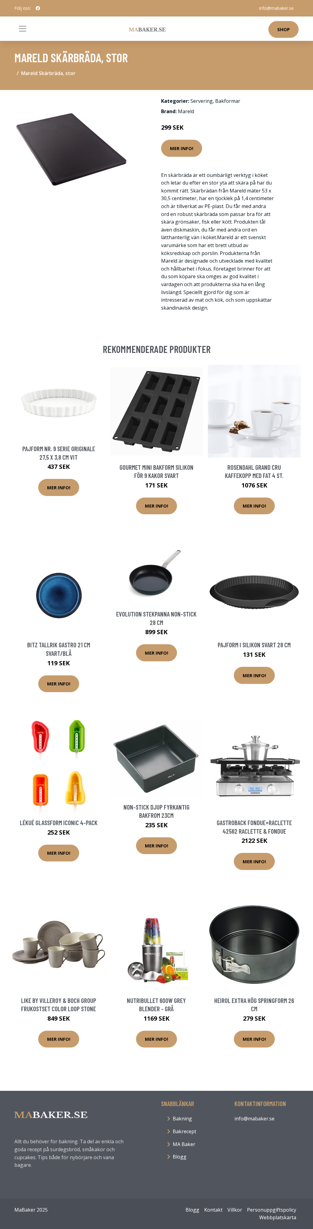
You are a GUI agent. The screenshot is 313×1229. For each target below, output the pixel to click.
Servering (201, 101)
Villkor (234, 1209)
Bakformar (227, 101)
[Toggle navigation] (22, 28)
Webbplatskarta (277, 1217)
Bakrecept (184, 1131)
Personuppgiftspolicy (271, 1209)
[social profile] (37, 8)
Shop (283, 29)
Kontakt (213, 1209)
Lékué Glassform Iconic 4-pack (59, 822)
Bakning (182, 1118)
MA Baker (184, 1144)
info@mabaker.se (276, 8)
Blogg (179, 1156)
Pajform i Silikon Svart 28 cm (254, 645)
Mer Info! (181, 148)
